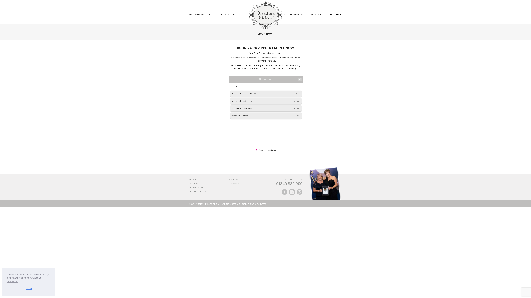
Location (234, 184)
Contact (233, 180)
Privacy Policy (198, 191)
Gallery (193, 184)
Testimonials (197, 187)
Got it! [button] (29, 289)
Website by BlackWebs (254, 204)
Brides (193, 180)
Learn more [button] (12, 281)
